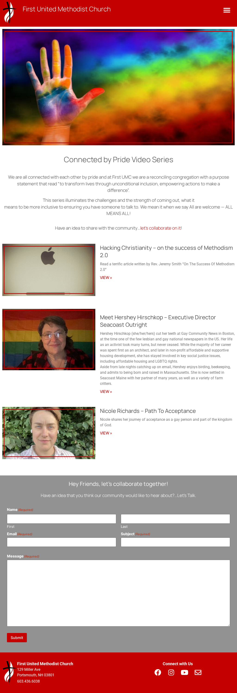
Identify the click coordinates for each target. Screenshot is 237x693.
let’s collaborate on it (160, 228)
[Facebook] (157, 672)
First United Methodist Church (67, 8)
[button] (226, 10)
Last (124, 526)
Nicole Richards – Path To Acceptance (148, 411)
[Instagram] (171, 672)
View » (106, 277)
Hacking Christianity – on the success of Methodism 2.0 (166, 251)
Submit (17, 637)
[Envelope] (198, 672)
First (10, 526)
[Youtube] (184, 672)
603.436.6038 (28, 681)
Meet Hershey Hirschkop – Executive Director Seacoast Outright (158, 320)
